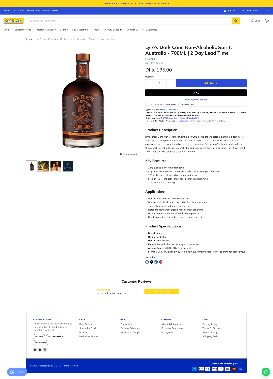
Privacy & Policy (33, 11)
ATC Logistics (150, 29)
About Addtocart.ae (172, 324)
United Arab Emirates (254, 11)
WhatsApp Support (131, 332)
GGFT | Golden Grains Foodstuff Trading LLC (180, 118)
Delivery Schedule (113, 29)
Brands (64, 29)
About (96, 29)
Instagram (167, 332)
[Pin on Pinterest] (160, 262)
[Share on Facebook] (147, 262)
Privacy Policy (210, 324)
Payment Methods (50, 11)
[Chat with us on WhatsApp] (266, 372)
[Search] (236, 21)
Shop (7, 29)
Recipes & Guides (46, 29)
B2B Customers (80, 29)
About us (7, 11)
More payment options (196, 99)
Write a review (161, 291)
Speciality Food (23, 29)
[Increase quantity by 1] (170, 83)
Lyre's (152, 58)
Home (29, 39)
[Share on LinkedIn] (156, 262)
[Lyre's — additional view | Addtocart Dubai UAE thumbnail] (68, 166)
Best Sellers (85, 324)
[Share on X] (151, 262)
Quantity (149, 77)
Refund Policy (209, 332)
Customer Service (186, 121)
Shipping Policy (210, 336)
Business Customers (172, 328)
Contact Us (19, 11)
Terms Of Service (211, 328)
